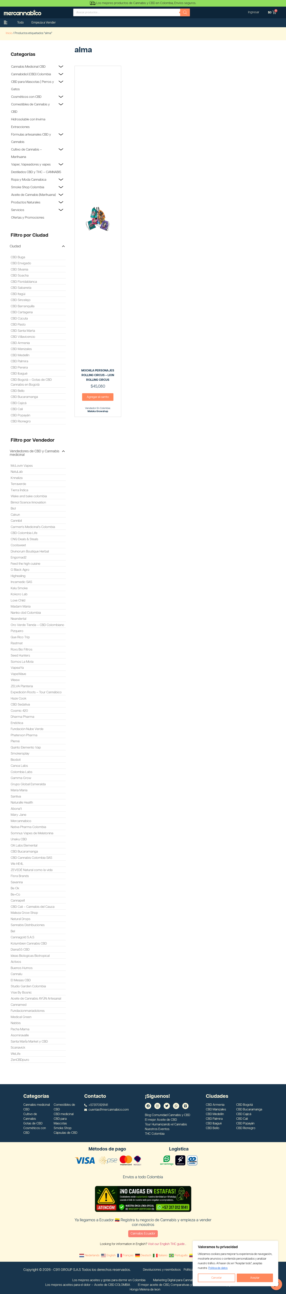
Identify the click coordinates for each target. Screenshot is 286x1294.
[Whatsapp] (176, 1106)
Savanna (17, 882)
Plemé (15, 741)
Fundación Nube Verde (27, 729)
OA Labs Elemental (24, 845)
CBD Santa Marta (23, 331)
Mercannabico (21, 821)
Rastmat (17, 643)
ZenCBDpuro (20, 1060)
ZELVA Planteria (22, 686)
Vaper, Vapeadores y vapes (31, 164)
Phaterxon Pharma (24, 735)
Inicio (9, 33)
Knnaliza (17, 478)
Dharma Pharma (22, 717)
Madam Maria (21, 606)
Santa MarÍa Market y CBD (29, 1041)
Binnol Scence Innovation (28, 502)
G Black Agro (20, 570)
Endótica (17, 723)
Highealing (18, 576)
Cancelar (216, 1277)
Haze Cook (18, 698)
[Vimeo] (185, 1106)
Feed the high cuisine (25, 564)
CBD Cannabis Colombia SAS (31, 858)
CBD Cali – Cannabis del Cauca (32, 907)
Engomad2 (18, 557)
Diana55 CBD (20, 949)
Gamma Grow (21, 778)
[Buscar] (185, 12)
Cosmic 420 (19, 711)
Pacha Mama (20, 1029)
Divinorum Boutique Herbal (30, 551)
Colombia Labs (21, 772)
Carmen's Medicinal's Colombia (33, 527)
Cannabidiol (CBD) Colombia (31, 74)
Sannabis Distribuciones (28, 925)
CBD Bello (18, 391)
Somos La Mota (22, 662)
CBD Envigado (21, 263)
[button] (37, 246)
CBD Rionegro (21, 421)
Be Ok (15, 888)
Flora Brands (20, 876)
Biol (13, 508)
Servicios (17, 210)
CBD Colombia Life (24, 533)
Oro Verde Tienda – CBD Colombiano (37, 625)
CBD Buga (18, 257)
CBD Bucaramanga (24, 397)
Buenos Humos (21, 968)
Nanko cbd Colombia (26, 613)
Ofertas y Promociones (27, 217)
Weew (15, 680)
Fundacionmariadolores (28, 1011)
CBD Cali (17, 409)
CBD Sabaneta (21, 288)
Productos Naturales (25, 202)
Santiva (16, 796)
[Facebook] (148, 1106)
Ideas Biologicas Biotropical (30, 956)
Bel (13, 931)
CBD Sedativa (20, 704)
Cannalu (16, 974)
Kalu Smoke (19, 588)
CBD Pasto (18, 324)
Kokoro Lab (19, 594)
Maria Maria (19, 790)
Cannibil (16, 521)
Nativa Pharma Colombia (28, 827)
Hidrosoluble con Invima (28, 119)
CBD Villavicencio (23, 337)
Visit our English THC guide (166, 1244)
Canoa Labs (19, 766)
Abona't (16, 809)
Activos (16, 962)
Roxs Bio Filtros (21, 649)
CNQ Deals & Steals (24, 539)
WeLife (15, 1054)
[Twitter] (167, 1106)
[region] (235, 1263)
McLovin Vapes (22, 466)
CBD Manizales (21, 349)
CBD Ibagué (19, 373)
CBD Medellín (20, 355)
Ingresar (253, 12)
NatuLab (17, 472)
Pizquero (17, 631)
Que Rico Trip (20, 637)
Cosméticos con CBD (26, 97)
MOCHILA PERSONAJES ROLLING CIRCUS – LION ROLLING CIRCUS (97, 375)
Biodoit (16, 760)
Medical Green (21, 1017)
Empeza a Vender (44, 22)
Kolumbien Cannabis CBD (29, 943)
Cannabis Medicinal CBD (28, 66)
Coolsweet (18, 545)
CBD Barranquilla (22, 306)
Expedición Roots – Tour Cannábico (36, 692)
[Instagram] (157, 1106)
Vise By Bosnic (21, 992)
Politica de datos (218, 1268)
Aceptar (255, 1277)
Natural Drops (20, 919)
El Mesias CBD (21, 980)
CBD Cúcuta (19, 318)
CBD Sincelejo (21, 300)
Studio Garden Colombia (28, 986)
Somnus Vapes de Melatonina (32, 833)
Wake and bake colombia (29, 496)
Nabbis (16, 1023)
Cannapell (18, 900)
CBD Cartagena (22, 312)
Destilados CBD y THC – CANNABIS (36, 172)
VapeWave (18, 674)
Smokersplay (20, 753)
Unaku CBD (19, 839)
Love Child (18, 600)
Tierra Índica (19, 490)
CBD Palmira (19, 361)
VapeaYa (17, 668)
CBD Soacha (20, 275)
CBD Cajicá (18, 403)
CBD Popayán (20, 415)
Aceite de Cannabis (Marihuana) (33, 195)
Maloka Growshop (98, 411)
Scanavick (18, 1047)
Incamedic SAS (21, 582)
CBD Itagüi (18, 294)
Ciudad (15, 246)
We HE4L (17, 864)
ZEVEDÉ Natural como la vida (32, 870)
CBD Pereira (19, 367)
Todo (20, 22)
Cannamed (18, 1005)
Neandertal (18, 619)
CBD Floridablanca (24, 282)
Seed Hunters (20, 655)
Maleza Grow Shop (24, 913)
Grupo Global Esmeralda (28, 784)
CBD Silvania (19, 269)
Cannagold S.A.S (22, 937)
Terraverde (18, 484)
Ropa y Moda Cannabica (28, 179)
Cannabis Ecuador (143, 1233)
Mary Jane (18, 815)
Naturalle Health (22, 802)
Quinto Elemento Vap (26, 747)
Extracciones (20, 127)
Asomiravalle (20, 1035)
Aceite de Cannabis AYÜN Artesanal (36, 998)
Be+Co (15, 894)
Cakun (15, 515)
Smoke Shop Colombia (27, 187)
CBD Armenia (20, 343)
